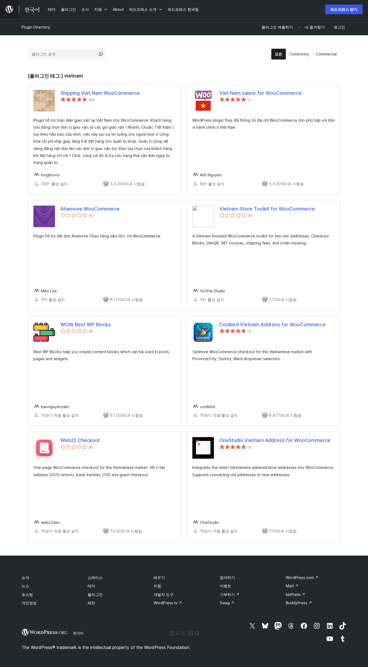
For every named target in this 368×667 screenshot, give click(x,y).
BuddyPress (299, 603)
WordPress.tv (168, 603)
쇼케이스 (95, 577)
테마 (91, 586)
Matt (292, 586)
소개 (25, 577)
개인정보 (29, 603)
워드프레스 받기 (343, 9)
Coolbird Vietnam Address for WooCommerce (272, 324)
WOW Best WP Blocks (85, 324)
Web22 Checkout (80, 440)
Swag (227, 603)
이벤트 (225, 586)
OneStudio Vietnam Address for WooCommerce (274, 440)
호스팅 (27, 594)
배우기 (159, 577)
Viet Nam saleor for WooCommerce (260, 93)
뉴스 (25, 586)
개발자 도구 (163, 594)
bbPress (295, 594)
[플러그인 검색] (100, 54)
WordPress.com (302, 577)
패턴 (91, 603)
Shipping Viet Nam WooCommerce (100, 93)
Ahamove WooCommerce (90, 209)
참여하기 (227, 577)
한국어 (78, 633)
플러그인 (95, 594)
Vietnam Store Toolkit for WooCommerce (267, 209)
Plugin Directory (36, 27)
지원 (157, 586)
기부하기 (229, 594)
